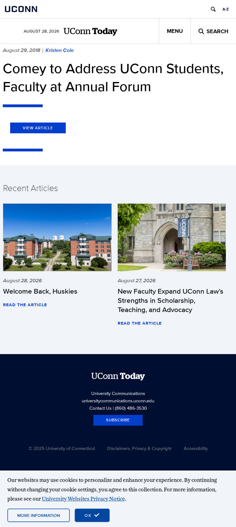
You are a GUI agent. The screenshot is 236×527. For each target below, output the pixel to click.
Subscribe (118, 420)
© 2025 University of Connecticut (62, 448)
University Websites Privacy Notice (83, 498)
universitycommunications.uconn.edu (118, 400)
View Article (38, 128)
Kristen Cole (59, 50)
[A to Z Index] (225, 9)
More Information (38, 515)
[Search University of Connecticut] (213, 9)
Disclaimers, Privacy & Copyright (139, 448)
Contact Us (100, 408)
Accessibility (196, 448)
